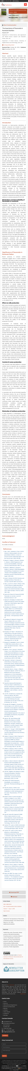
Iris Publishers (11, 985)
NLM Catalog (16, 1)
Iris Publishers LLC (5, 1065)
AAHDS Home (20, 19)
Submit (4, 1056)
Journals (14, 19)
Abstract (14, 896)
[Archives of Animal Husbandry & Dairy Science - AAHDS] (18, 13)
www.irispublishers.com (7, 1068)
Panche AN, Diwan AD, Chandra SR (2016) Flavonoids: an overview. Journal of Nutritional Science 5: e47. (14, 596)
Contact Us (6, 1013)
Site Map (5, 1015)
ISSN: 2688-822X (7, 904)
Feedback (5, 1035)
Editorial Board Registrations (10, 1005)
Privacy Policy (15, 1069)
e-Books (5, 1010)
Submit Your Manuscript (9, 1006)
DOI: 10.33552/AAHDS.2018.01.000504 (12, 906)
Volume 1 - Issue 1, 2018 (9, 908)
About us (5, 1003)
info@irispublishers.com (9, 1032)
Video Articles (6, 1012)
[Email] (2, 1)
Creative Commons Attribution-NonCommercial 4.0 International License (13, 956)
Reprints (5, 1008)
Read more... (23, 993)
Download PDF (14, 892)
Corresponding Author (8, 45)
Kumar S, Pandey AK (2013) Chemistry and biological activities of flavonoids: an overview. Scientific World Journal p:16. (14, 580)
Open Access (6, 911)
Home (10, 19)
